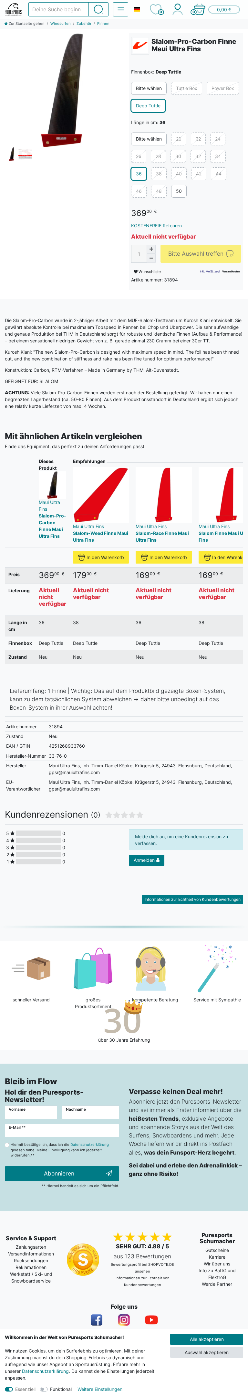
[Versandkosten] (231, 271)
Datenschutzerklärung (45, 1371)
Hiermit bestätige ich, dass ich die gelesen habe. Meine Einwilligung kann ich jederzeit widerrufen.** (60, 1150)
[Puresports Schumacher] (13, 9)
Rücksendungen (31, 1260)
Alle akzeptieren (207, 1339)
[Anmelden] (177, 9)
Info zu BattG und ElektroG (217, 1274)
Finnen (103, 23)
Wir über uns (217, 1263)
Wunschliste (149, 271)
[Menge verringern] (151, 258)
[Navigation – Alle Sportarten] (120, 9)
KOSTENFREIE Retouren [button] (156, 225)
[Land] (136, 9)
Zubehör (84, 23)
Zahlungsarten (31, 1247)
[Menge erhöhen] (151, 249)
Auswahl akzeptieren (207, 1352)
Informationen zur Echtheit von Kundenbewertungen (193, 899)
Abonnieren (59, 1173)
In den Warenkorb (105, 557)
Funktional (61, 1389)
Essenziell (25, 1389)
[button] (216, 9)
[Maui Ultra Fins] (140, 46)
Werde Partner (217, 1284)
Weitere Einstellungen (100, 1389)
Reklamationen (31, 1267)
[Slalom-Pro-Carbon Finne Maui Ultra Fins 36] (62, 90)
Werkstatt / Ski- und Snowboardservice (31, 1277)
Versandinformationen (31, 1253)
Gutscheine (217, 1250)
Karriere (217, 1257)
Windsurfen (60, 23)
